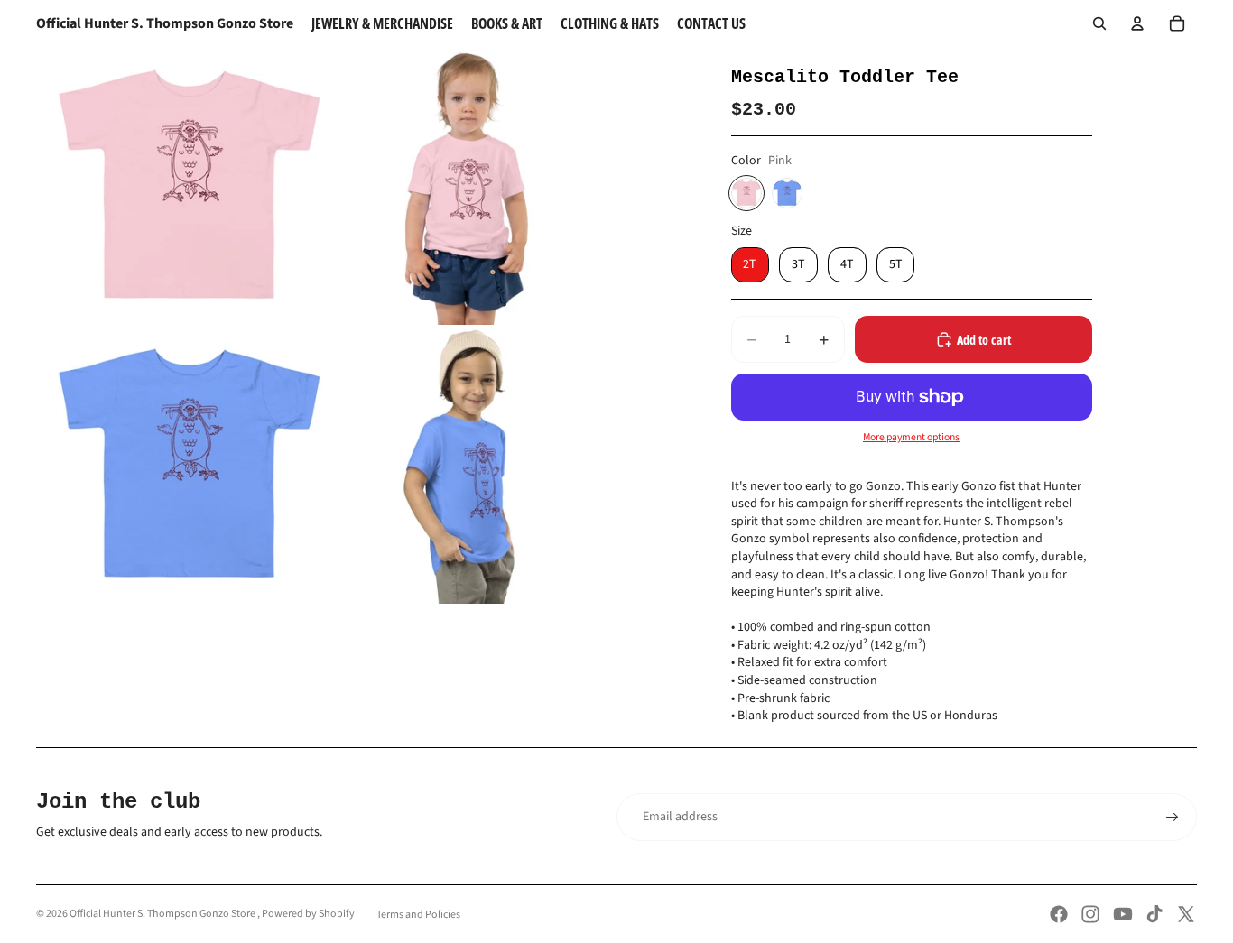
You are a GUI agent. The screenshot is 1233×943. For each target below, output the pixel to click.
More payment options (911, 437)
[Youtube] (1123, 914)
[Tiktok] (1154, 914)
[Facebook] (1059, 914)
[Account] (1137, 23)
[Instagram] (1090, 914)
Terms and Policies (418, 914)
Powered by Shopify (308, 913)
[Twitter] (1186, 914)
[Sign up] (1172, 817)
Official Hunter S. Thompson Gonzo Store (163, 913)
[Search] (1099, 23)
